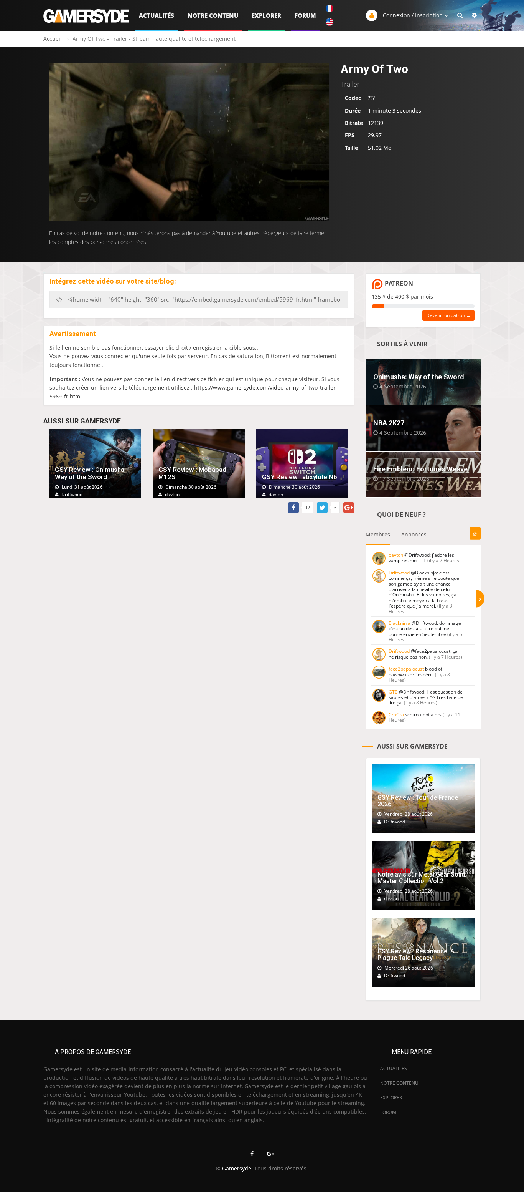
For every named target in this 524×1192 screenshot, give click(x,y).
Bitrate (354, 122)
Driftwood (399, 572)
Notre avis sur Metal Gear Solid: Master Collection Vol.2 (421, 878)
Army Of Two (374, 69)
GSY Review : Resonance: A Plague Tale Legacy (415, 955)
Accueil (52, 38)
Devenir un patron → (448, 315)
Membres (378, 534)
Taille (351, 147)
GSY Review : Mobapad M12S (192, 473)
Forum (305, 15)
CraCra (396, 714)
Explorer (266, 15)
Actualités (156, 15)
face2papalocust (406, 669)
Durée (353, 110)
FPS (349, 135)
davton (396, 555)
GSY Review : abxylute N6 (299, 477)
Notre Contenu (213, 15)
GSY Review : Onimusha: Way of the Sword (90, 473)
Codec (353, 97)
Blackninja (399, 623)
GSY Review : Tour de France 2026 (417, 801)
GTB (393, 692)
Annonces (414, 534)
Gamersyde (236, 1168)
